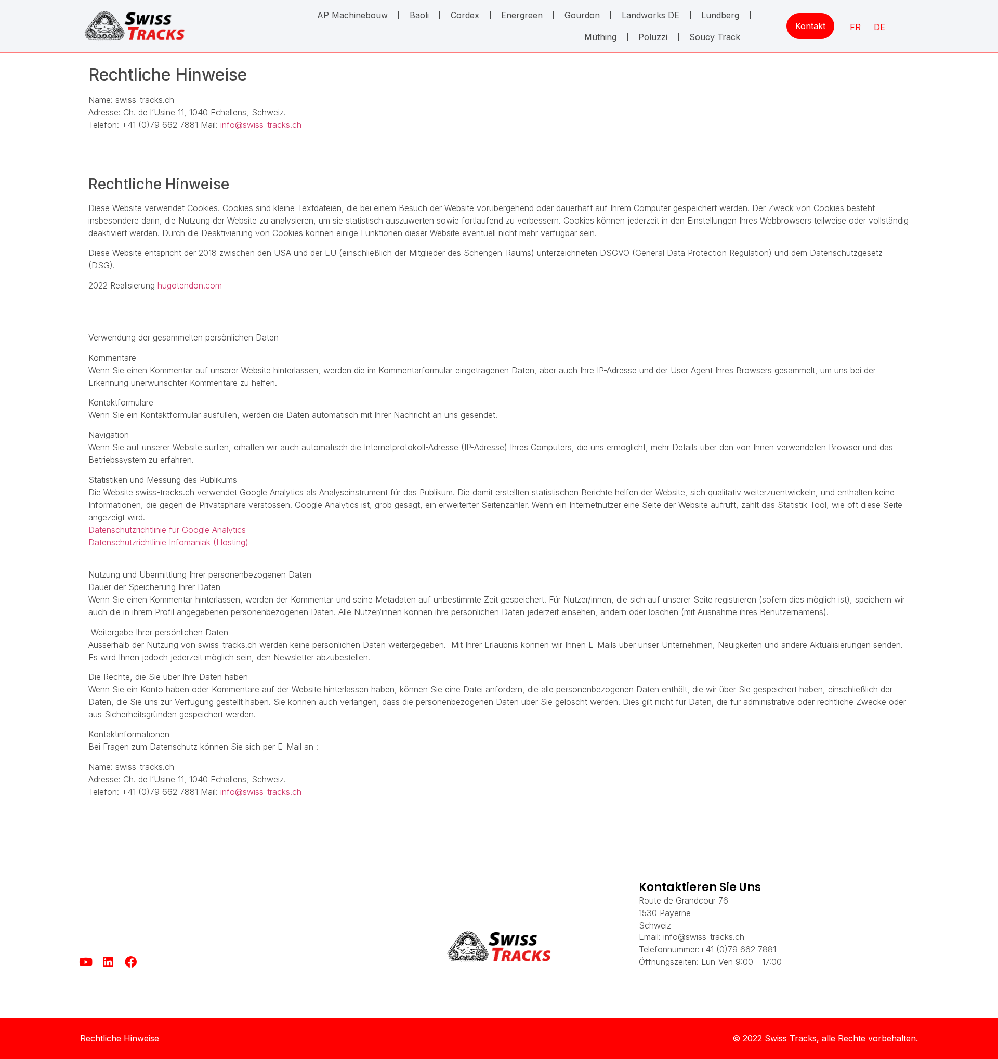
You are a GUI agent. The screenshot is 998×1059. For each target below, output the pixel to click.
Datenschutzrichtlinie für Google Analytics (167, 530)
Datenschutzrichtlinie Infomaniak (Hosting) (168, 542)
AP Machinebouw (352, 15)
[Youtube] (86, 962)
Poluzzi (652, 37)
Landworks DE (650, 15)
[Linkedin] (108, 962)
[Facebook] (131, 962)
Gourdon (582, 15)
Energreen (522, 15)
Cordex (465, 15)
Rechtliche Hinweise (119, 1038)
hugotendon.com (189, 285)
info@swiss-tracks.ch (260, 125)
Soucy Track (714, 37)
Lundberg (720, 15)
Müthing (600, 37)
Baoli (419, 15)
